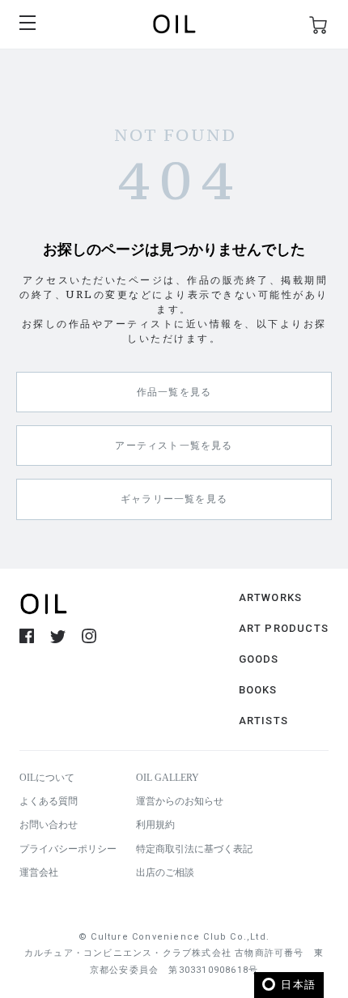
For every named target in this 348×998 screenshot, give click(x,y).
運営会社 (38, 872)
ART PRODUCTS (284, 628)
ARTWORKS (271, 597)
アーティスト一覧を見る (173, 445)
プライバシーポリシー (68, 849)
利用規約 (155, 824)
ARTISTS (263, 720)
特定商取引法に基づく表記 (194, 849)
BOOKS (258, 690)
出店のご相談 (165, 872)
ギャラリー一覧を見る (174, 499)
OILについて (46, 777)
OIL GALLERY (167, 777)
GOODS (259, 659)
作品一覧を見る (174, 392)
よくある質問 (48, 801)
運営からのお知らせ (179, 801)
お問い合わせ (48, 824)
